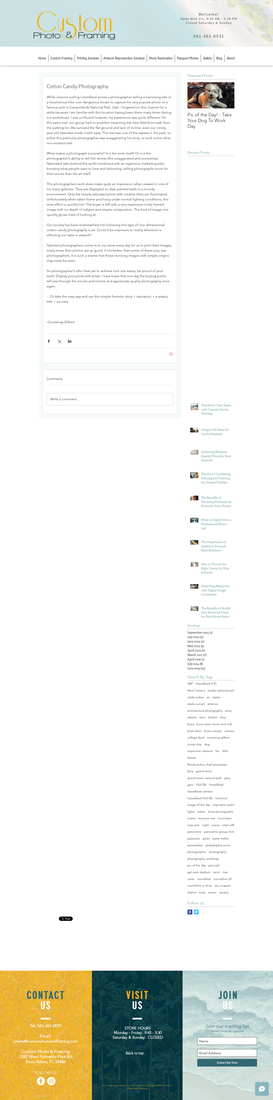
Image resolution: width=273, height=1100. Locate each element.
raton (216, 872)
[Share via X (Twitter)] (59, 341)
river (225, 872)
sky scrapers (223, 885)
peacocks (193, 838)
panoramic (194, 832)
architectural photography (204, 711)
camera (229, 731)
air (208, 697)
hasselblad (216, 784)
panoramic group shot (219, 832)
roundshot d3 (222, 879)
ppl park (214, 865)
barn (203, 717)
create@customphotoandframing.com (45, 1041)
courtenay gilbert (218, 737)
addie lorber (195, 697)
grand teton (204, 771)
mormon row (206, 818)
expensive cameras (200, 751)
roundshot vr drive (199, 885)
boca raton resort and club (214, 724)
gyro (190, 784)
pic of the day (196, 865)
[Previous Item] (194, 95)
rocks (191, 879)
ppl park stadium (198, 872)
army (228, 711)
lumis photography (220, 811)
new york (193, 825)
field (225, 751)
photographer (196, 852)
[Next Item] (227, 95)
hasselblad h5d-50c (200, 798)
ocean (216, 825)
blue (223, 717)
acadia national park (221, 690)
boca (190, 724)
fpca (190, 771)
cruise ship (194, 744)
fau (217, 751)
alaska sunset (196, 704)
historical (221, 798)
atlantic (192, 717)
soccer (212, 892)
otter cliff (228, 825)
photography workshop (203, 859)
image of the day (198, 805)
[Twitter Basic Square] (196, 912)
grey (227, 778)
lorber (201, 811)
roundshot (204, 879)
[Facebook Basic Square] (189, 912)
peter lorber (221, 838)
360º (190, 683)
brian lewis (194, 731)
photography (218, 852)
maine (191, 818)
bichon (213, 717)
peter (206, 838)
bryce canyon (213, 731)
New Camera (196, 690)
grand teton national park (204, 778)
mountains (225, 818)
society (223, 892)
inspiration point (223, 805)
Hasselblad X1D (206, 683)
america (213, 704)
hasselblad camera (199, 791)
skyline (191, 892)
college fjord (195, 737)
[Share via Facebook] (49, 341)
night (205, 825)
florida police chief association (207, 764)
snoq (202, 892)
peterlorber (195, 845)
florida (191, 758)
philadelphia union (218, 845)
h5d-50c (201, 784)
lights (191, 811)
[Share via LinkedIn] (70, 341)
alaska (216, 697)
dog (207, 744)
